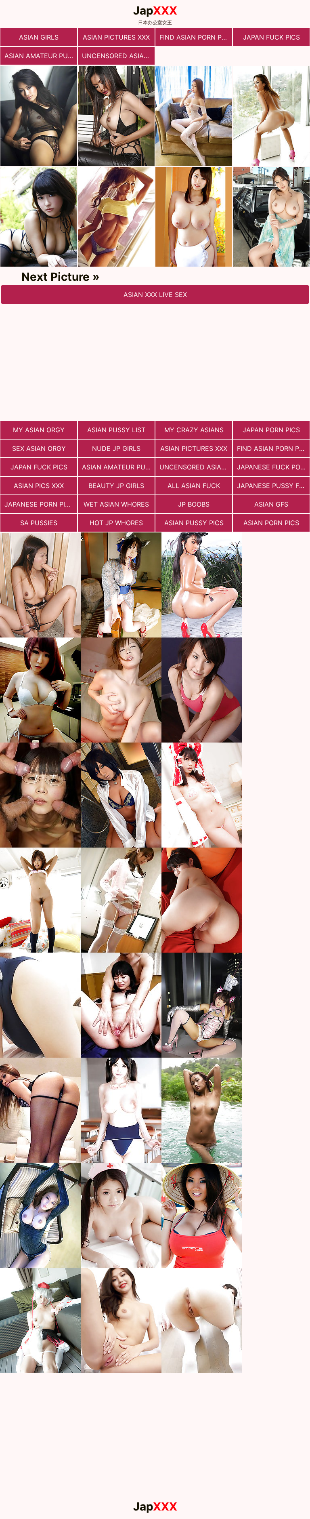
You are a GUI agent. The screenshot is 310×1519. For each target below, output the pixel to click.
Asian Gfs (271, 504)
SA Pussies (38, 523)
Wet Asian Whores (116, 504)
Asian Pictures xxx (116, 37)
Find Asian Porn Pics (195, 37)
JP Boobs (193, 504)
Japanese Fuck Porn (273, 467)
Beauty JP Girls (116, 486)
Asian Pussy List (116, 430)
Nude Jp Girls (116, 448)
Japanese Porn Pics (39, 504)
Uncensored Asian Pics (118, 56)
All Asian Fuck (194, 486)
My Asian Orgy (39, 430)
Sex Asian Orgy (39, 448)
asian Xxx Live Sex (155, 294)
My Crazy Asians (194, 430)
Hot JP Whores (116, 523)
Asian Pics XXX (39, 486)
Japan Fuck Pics (271, 37)
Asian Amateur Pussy (40, 56)
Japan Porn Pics (271, 430)
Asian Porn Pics (271, 523)
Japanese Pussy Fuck (273, 486)
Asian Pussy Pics (194, 523)
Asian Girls (39, 37)
